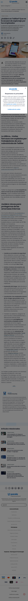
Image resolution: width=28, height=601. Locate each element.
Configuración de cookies (14, 109)
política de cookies (12, 104)
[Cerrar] (25, 88)
